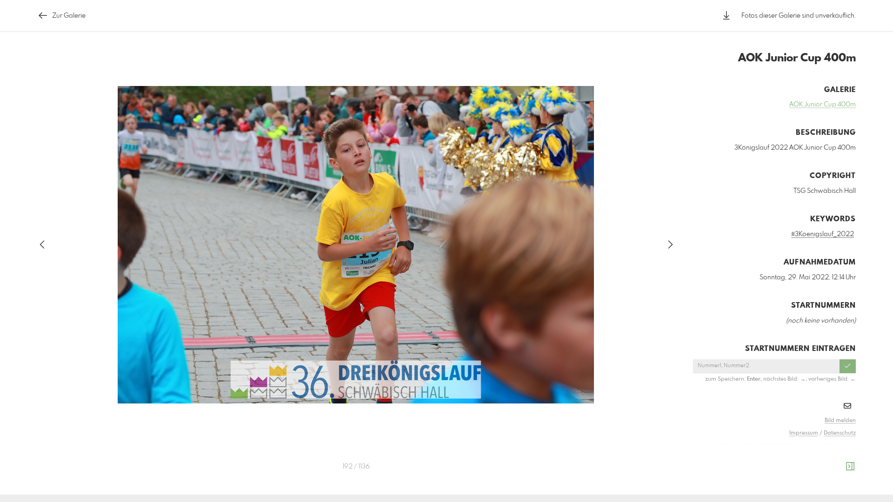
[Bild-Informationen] (850, 466)
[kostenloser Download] (726, 15)
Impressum (803, 433)
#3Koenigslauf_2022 (822, 234)
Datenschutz (840, 433)
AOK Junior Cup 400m (822, 104)
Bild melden (840, 420)
